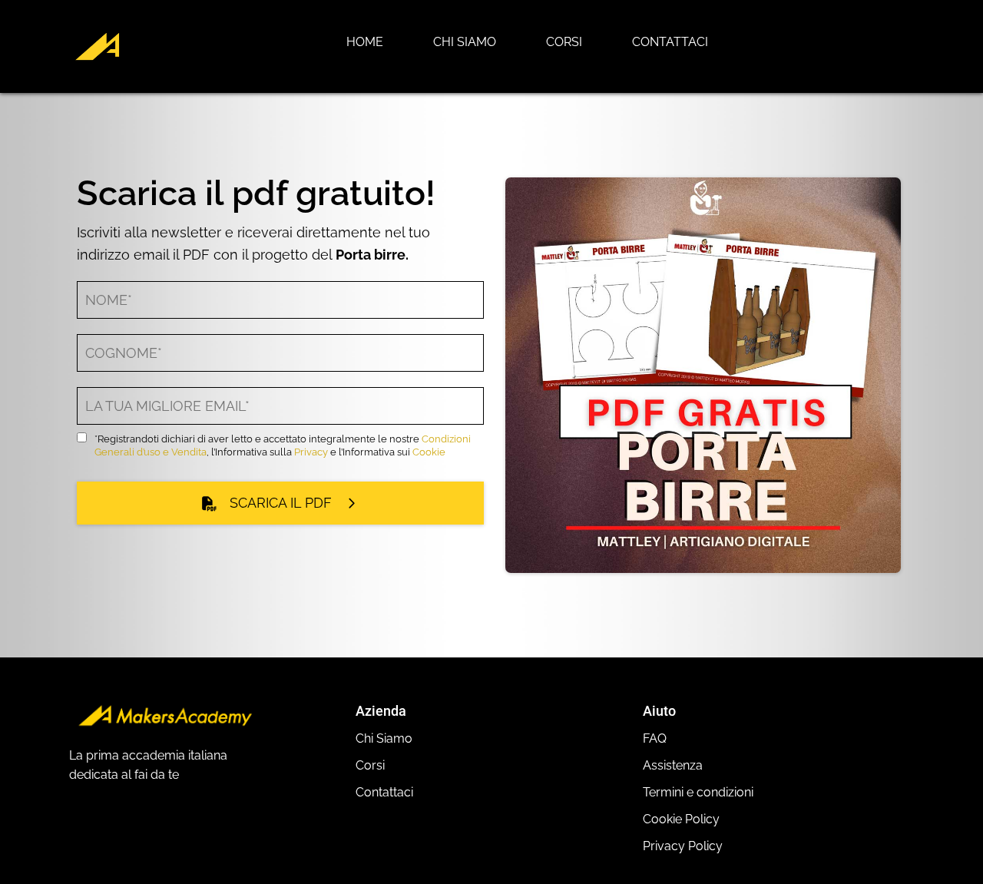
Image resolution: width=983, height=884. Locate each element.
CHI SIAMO (464, 42)
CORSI (564, 42)
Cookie (428, 452)
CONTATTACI (670, 42)
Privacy (311, 452)
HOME (364, 42)
